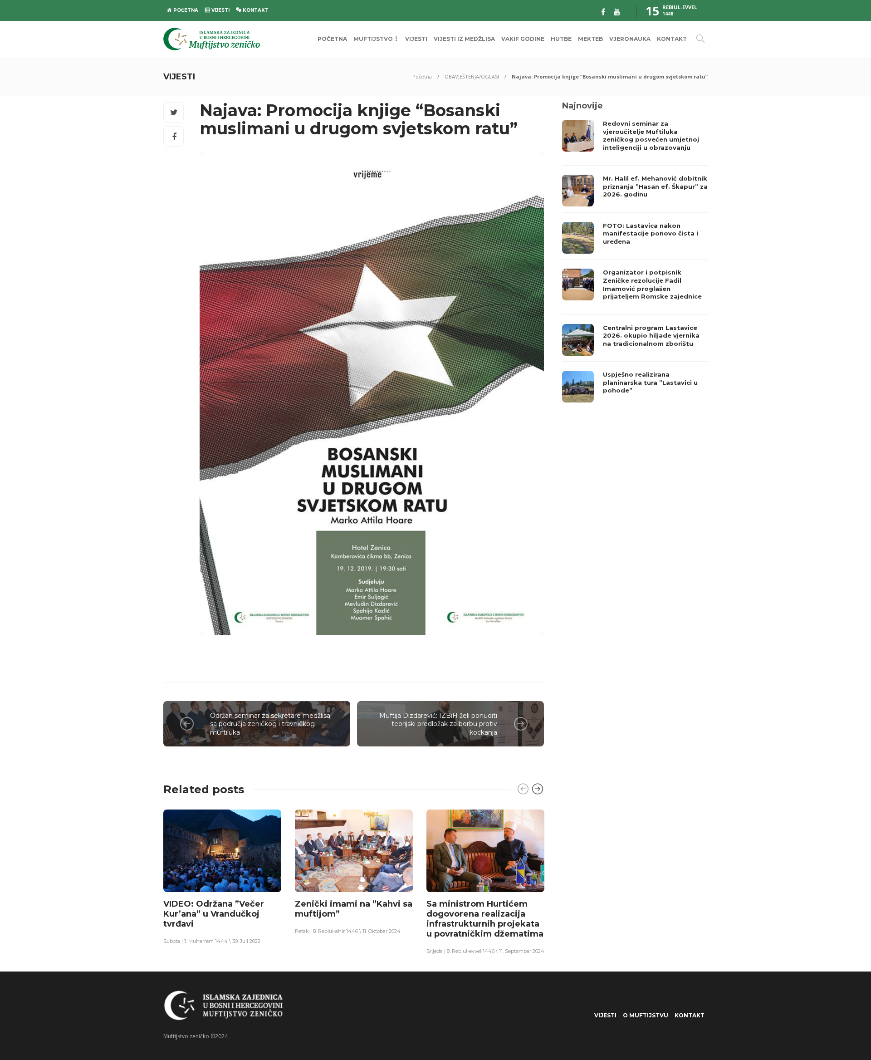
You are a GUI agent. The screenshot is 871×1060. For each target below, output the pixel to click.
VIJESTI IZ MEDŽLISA (464, 38)
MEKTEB (590, 38)
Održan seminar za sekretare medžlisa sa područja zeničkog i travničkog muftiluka (270, 724)
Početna (422, 76)
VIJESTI (416, 38)
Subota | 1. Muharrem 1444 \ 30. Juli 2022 (211, 941)
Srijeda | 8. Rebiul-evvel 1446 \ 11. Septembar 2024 (485, 951)
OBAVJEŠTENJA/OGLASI (472, 76)
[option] (222, 876)
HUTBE (561, 38)
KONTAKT (672, 38)
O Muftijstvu (645, 1015)
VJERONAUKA (630, 38)
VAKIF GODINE (522, 38)
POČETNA (332, 38)
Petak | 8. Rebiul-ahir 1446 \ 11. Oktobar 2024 (348, 931)
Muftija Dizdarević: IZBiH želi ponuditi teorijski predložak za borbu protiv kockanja (438, 724)
